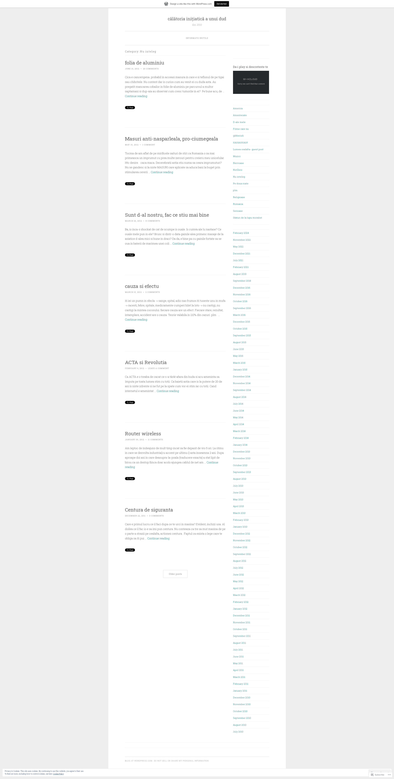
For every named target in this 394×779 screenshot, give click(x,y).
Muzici (237, 156)
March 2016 (239, 314)
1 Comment (148, 144)
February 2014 (241, 437)
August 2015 (239, 342)
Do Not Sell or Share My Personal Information (181, 760)
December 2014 (241, 376)
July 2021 (238, 260)
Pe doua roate (240, 183)
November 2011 (241, 622)
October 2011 (240, 629)
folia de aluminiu (144, 62)
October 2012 (240, 547)
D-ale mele (239, 122)
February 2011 (240, 683)
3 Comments (156, 515)
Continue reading (136, 96)
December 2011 (241, 615)
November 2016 (242, 294)
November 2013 (241, 458)
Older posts (175, 573)
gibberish (238, 135)
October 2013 (240, 465)
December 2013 (241, 451)
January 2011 (240, 690)
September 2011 (242, 635)
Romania (238, 203)
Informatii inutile (197, 38)
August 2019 (239, 273)
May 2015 (238, 355)
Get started (222, 4)
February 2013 (241, 519)
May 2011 (238, 663)
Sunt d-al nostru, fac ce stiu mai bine (167, 214)
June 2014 (238, 410)
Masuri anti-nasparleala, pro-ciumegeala (171, 138)
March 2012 (239, 594)
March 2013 (239, 512)
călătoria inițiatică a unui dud (197, 18)
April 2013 (238, 506)
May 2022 (238, 246)
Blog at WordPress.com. (139, 760)
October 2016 (240, 301)
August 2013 (239, 478)
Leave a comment (158, 368)
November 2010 (242, 704)
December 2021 (241, 253)
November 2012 (241, 540)
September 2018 (242, 280)
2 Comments (152, 292)
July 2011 (238, 649)
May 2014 (238, 417)
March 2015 (239, 362)
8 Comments (153, 221)
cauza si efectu (142, 286)
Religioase (239, 197)
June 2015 (238, 349)
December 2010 (241, 697)
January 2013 (240, 526)
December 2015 (241, 321)
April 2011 (238, 670)
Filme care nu (241, 128)
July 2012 (238, 567)
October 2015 (240, 328)
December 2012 (241, 533)
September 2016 (242, 308)
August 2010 (239, 724)
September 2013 (242, 472)
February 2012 (241, 601)
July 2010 (238, 731)
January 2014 (240, 444)
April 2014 (238, 424)
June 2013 (238, 492)
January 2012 (240, 608)
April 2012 (238, 588)
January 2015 (240, 369)
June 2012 (238, 574)
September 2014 (242, 390)
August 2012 (239, 560)
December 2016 (241, 287)
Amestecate (240, 115)
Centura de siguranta (149, 509)
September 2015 (242, 335)
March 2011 (239, 677)
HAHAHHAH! (240, 142)
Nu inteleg (239, 176)
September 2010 (242, 717)
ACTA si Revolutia (146, 362)
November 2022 (242, 239)
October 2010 (240, 711)
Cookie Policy (58, 774)
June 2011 (238, 656)
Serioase (238, 210)
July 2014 (238, 403)
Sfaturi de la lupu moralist (247, 217)
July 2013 (238, 485)
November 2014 (241, 383)
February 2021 (241, 267)
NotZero (237, 169)
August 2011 (239, 642)
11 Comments (155, 439)
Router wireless (143, 433)
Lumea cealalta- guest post (248, 149)
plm (235, 190)
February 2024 (241, 232)
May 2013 (238, 499)
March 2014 (239, 431)
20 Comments (151, 68)
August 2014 (239, 396)
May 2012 (238, 581)
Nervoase (238, 163)
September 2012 (242, 554)
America (238, 108)
